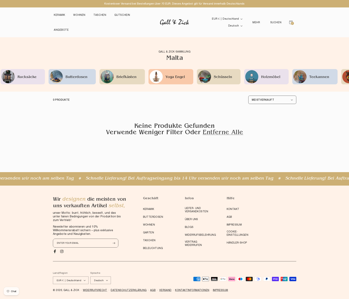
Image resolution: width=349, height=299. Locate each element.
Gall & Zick (71, 290)
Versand (165, 290)
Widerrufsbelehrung (200, 234)
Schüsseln (207, 77)
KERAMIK (148, 209)
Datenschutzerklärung (129, 290)
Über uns (191, 219)
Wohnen (149, 224)
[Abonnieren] (114, 243)
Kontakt (233, 209)
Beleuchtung (153, 248)
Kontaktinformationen (192, 290)
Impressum (234, 224)
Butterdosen (61, 77)
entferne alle (223, 133)
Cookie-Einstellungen (237, 233)
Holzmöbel (255, 77)
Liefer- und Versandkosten (196, 210)
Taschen (149, 240)
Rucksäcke (11, 77)
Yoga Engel (159, 77)
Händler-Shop (237, 242)
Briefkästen (111, 77)
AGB (229, 216)
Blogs (189, 227)
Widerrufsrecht (95, 290)
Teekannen (304, 77)
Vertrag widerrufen (193, 243)
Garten (148, 232)
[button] (60, 14)
